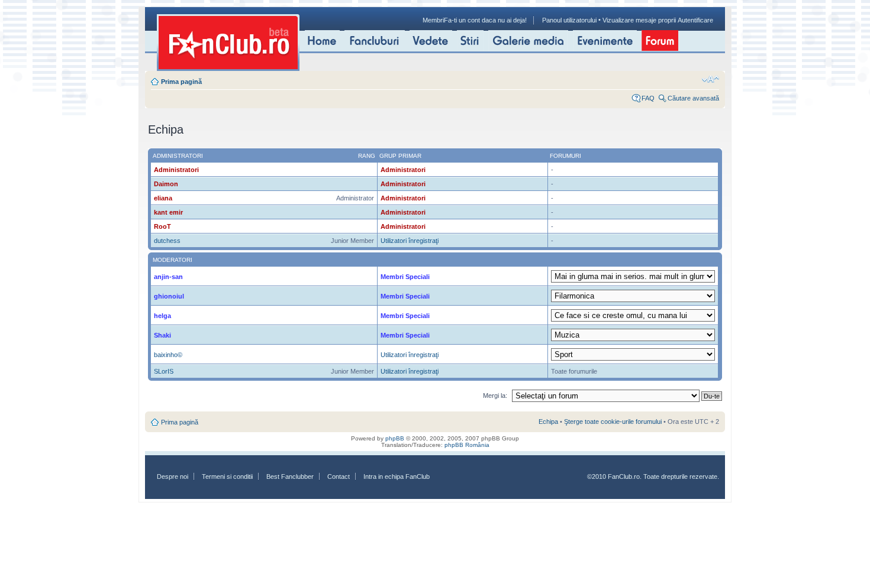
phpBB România (466, 445)
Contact (338, 476)
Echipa (548, 421)
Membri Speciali (405, 276)
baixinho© (168, 354)
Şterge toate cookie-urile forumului (613, 421)
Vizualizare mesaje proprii (639, 20)
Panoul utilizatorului (569, 20)
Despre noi (172, 476)
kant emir (168, 212)
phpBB (394, 438)
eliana (163, 198)
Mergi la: (495, 395)
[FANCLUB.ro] (228, 42)
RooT (162, 226)
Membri (433, 20)
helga (162, 315)
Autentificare (695, 20)
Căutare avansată (693, 98)
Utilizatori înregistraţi (410, 240)
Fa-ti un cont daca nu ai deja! (485, 20)
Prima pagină (181, 81)
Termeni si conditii (227, 476)
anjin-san (168, 276)
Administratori (176, 169)
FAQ (648, 98)
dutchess (167, 240)
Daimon (166, 183)
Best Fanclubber (290, 476)
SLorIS (163, 371)
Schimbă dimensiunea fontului (710, 79)
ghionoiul (169, 296)
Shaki (162, 335)
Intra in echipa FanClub (396, 476)
